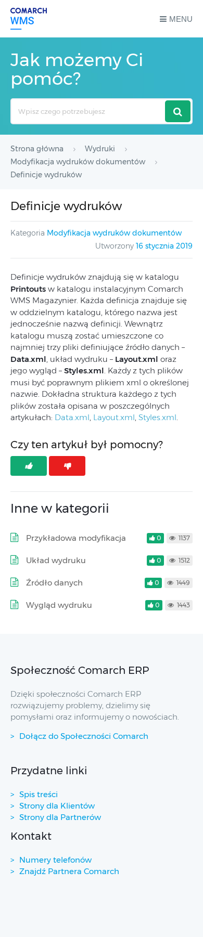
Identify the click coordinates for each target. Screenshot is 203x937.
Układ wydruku (56, 560)
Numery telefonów (55, 860)
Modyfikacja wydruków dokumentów (114, 233)
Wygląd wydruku (59, 605)
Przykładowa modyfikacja (76, 538)
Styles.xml (157, 417)
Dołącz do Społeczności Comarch (83, 736)
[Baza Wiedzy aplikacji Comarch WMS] (28, 19)
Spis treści (38, 794)
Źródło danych (54, 583)
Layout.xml (114, 417)
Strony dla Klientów (57, 806)
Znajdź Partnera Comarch (69, 871)
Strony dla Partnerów (60, 817)
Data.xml (72, 417)
